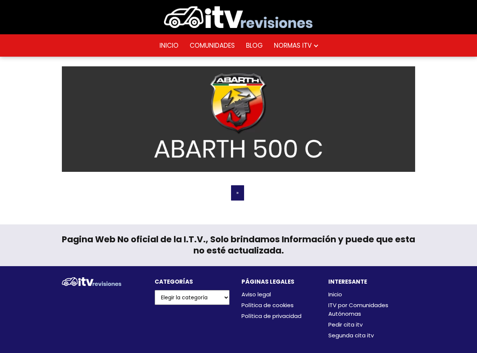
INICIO (169, 45)
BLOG (254, 45)
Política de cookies (267, 305)
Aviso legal (256, 294)
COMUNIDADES (212, 45)
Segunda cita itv (351, 335)
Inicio (335, 294)
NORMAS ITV (293, 45)
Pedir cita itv (345, 324)
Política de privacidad (271, 316)
